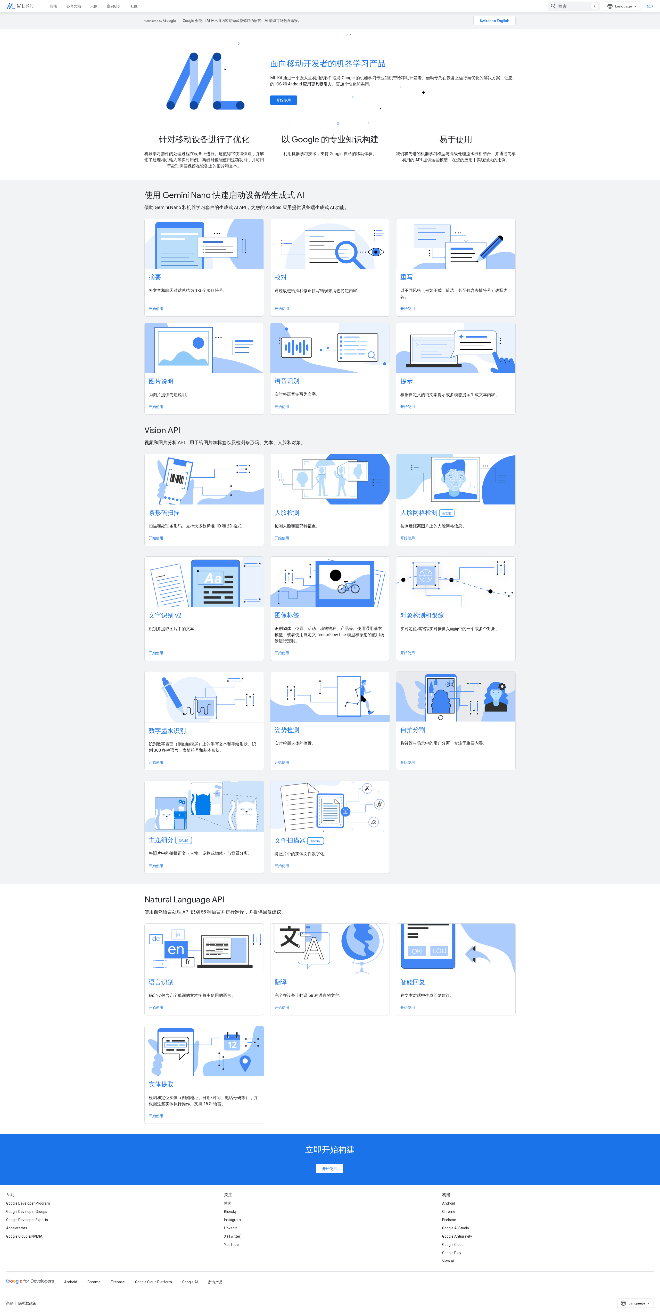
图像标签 (287, 615)
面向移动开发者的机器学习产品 (328, 63)
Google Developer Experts (27, 1220)
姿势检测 (287, 730)
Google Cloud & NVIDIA (24, 1236)
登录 (650, 6)
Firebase (449, 1220)
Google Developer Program (28, 1203)
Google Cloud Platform (153, 1282)
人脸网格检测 (425, 513)
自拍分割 (412, 730)
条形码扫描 (164, 513)
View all (448, 1261)
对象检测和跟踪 (422, 615)
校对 (281, 277)
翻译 (281, 982)
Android (448, 1203)
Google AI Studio (455, 1228)
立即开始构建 (330, 1149)
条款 (9, 1303)
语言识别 (161, 982)
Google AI (190, 1282)
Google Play (451, 1253)
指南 (53, 6)
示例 (93, 6)
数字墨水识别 (167, 731)
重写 (406, 277)
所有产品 (215, 1282)
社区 (134, 6)
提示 (406, 381)
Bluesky (230, 1211)
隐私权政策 (27, 1303)
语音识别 (287, 381)
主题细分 (169, 840)
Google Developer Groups (26, 1211)
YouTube (231, 1245)
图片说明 (161, 381)
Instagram (232, 1220)
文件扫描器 (298, 840)
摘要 (155, 277)
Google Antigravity (457, 1236)
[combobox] (574, 6)
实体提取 (161, 1084)
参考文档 (74, 6)
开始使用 (283, 100)
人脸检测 (287, 513)
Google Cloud (453, 1245)
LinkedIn (230, 1228)
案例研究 (114, 6)
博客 (227, 1203)
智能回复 (412, 982)
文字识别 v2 (165, 615)
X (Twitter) (233, 1236)
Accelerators (16, 1228)
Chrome (448, 1211)
